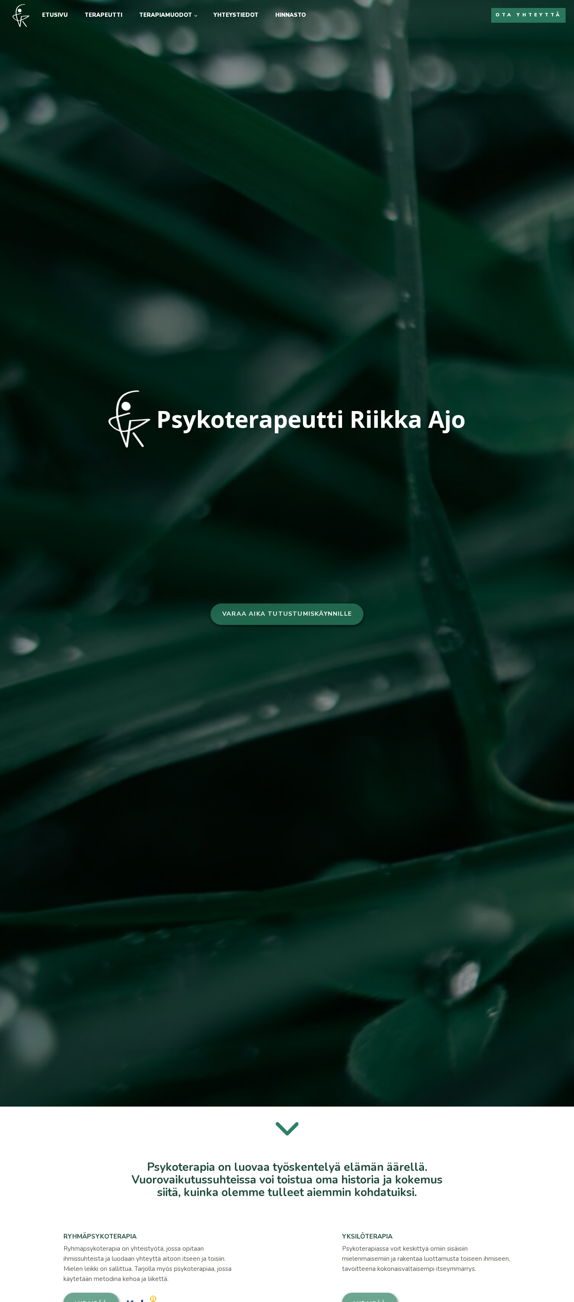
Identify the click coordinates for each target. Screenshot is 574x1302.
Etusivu (55, 15)
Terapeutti (103, 15)
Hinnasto (290, 15)
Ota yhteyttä (528, 15)
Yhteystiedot (235, 15)
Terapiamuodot (165, 15)
